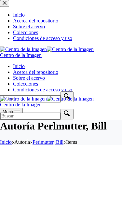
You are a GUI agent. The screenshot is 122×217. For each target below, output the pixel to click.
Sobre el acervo (29, 78)
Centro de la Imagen (21, 55)
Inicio (19, 66)
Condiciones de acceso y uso (42, 89)
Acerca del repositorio (35, 72)
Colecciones (25, 84)
